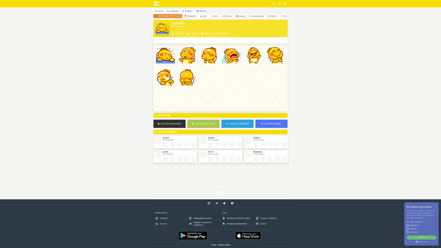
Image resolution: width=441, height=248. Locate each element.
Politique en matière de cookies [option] (238, 218)
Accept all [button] (421, 237)
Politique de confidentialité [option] (237, 224)
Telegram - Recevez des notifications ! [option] (202, 224)
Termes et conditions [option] (268, 218)
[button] (279, 3)
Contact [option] (263, 224)
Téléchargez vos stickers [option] (202, 218)
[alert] (421, 224)
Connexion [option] (164, 218)
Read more (422, 217)
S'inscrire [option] (163, 224)
